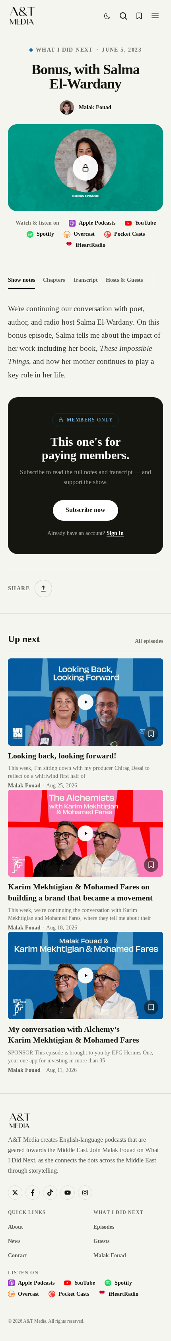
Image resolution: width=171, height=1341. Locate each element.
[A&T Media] (22, 15)
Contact (17, 1255)
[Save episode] (151, 734)
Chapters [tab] (54, 280)
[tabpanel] (85, 449)
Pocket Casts (129, 234)
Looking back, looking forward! (62, 755)
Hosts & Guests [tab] (124, 280)
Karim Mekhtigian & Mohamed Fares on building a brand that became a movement (80, 892)
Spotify (45, 234)
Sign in (115, 533)
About (15, 1227)
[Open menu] (155, 16)
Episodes (103, 1227)
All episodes (149, 641)
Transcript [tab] (85, 280)
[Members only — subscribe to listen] (85, 167)
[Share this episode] (43, 588)
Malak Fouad (109, 1255)
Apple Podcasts (97, 223)
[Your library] (139, 16)
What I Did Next (64, 50)
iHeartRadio (90, 245)
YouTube (145, 223)
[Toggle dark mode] (107, 16)
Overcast (84, 234)
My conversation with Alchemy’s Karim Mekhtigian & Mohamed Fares (73, 1035)
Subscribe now (85, 509)
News (14, 1241)
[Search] (123, 16)
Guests (101, 1241)
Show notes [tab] (21, 280)
